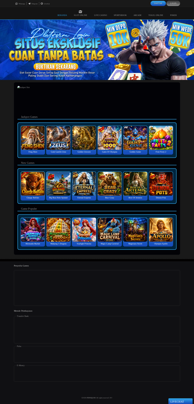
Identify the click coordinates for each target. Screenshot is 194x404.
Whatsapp (21, 4)
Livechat (46, 4)
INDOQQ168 (91, 398)
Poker (173, 15)
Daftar (158, 3)
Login (173, 3)
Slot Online (80, 15)
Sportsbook (120, 15)
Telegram (34, 4)
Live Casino (100, 15)
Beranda (62, 15)
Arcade (137, 15)
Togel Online (155, 15)
